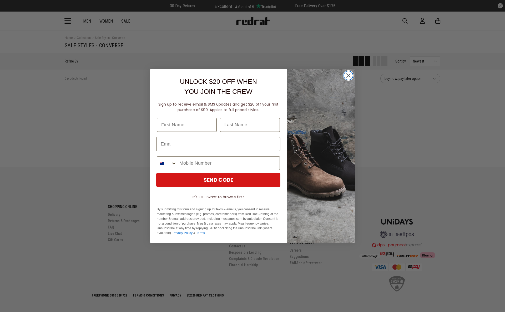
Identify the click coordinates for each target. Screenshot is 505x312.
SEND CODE (218, 180)
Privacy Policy (183, 233)
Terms (200, 233)
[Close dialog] (348, 75)
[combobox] (167, 163)
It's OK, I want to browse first (218, 197)
